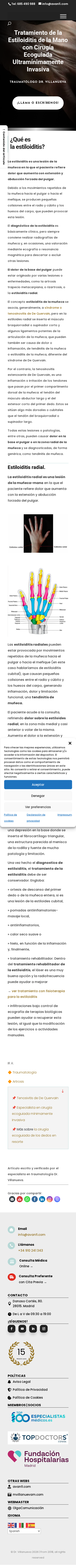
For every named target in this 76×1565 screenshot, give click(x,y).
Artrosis (18, 1081)
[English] (11, 1525)
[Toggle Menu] (63, 16)
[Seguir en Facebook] (11, 1329)
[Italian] (24, 1525)
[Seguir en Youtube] (22, 1329)
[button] (70, 743)
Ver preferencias (38, 807)
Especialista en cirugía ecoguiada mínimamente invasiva (32, 1113)
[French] (18, 1525)
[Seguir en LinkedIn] (33, 1329)
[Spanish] (31, 1525)
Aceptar (38, 784)
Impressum (65, 814)
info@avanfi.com (31, 1235)
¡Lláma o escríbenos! (38, 103)
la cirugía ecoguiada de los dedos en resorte (34, 1135)
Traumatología (24, 1072)
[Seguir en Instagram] (44, 1329)
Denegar (38, 795)
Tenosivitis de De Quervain (37, 1098)
